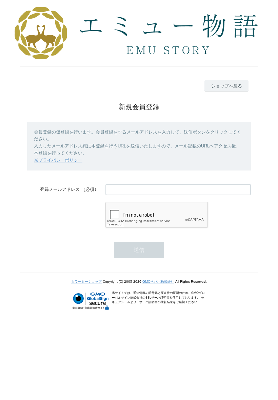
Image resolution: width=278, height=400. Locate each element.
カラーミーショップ (86, 281)
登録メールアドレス (60, 189)
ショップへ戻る (226, 85)
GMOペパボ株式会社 (158, 281)
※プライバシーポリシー (58, 160)
